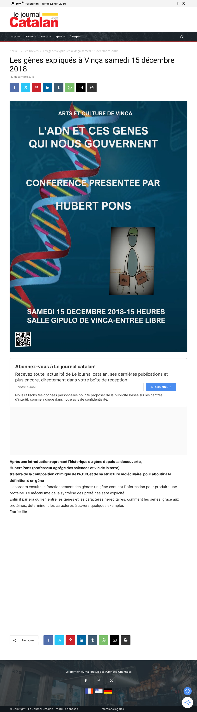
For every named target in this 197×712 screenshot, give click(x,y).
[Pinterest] (36, 87)
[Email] (81, 87)
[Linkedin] (47, 87)
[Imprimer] (92, 87)
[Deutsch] (108, 694)
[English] (98, 694)
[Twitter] (183, 3)
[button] (181, 36)
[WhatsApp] (69, 87)
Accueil (14, 51)
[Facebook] (178, 3)
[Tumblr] (58, 87)
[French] (89, 694)
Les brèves (31, 51)
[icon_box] (70, 4)
